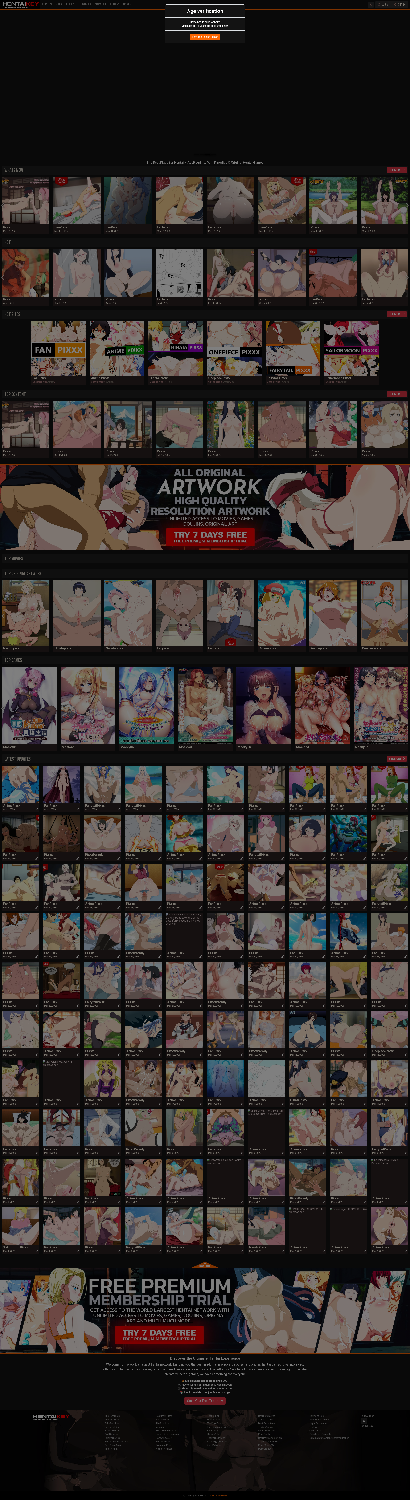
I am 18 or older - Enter (205, 36)
